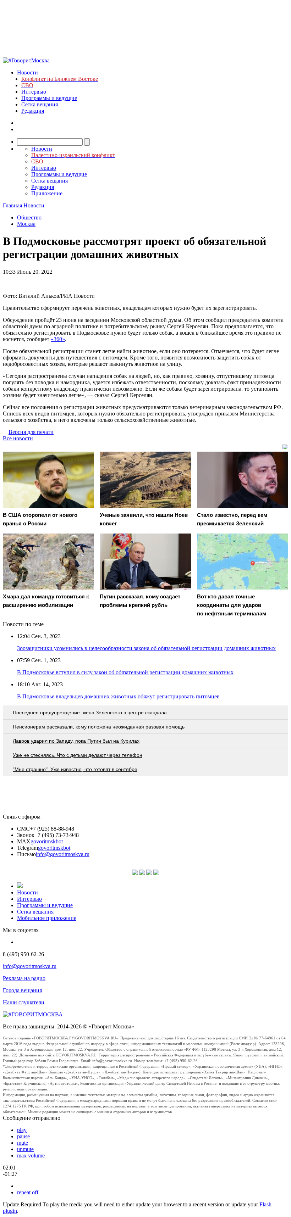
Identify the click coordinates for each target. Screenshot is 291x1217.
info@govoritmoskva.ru (62, 854)
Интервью (33, 92)
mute (22, 1143)
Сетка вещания (39, 104)
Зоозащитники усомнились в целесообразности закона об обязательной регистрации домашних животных (146, 648)
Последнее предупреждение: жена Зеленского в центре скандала (90, 712)
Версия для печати (31, 432)
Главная (12, 205)
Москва (26, 224)
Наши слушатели (23, 1002)
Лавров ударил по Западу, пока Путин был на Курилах (76, 741)
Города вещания (22, 990)
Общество (29, 217)
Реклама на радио (24, 978)
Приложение (46, 193)
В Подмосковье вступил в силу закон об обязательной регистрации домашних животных (125, 672)
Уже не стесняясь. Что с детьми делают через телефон (77, 755)
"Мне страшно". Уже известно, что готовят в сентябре (75, 769)
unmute (25, 1149)
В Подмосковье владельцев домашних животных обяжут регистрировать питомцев (118, 696)
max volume (31, 1155)
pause (23, 1136)
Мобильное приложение (46, 918)
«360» (58, 339)
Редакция (32, 111)
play (22, 1130)
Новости (27, 72)
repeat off (27, 1192)
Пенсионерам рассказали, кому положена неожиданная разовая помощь (99, 727)
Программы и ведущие (49, 98)
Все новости (18, 438)
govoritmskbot (47, 841)
